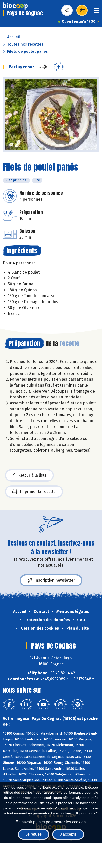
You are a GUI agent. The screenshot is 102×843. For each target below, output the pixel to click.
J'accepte (68, 834)
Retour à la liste (32, 475)
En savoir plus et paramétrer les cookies (51, 822)
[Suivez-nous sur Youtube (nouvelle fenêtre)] (43, 704)
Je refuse (34, 834)
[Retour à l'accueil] (15, 6)
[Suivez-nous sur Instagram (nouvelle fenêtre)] (60, 704)
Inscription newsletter (54, 580)
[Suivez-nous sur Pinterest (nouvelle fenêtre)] (77, 704)
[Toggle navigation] (96, 12)
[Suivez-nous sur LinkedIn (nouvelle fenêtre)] (26, 704)
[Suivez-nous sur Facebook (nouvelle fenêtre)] (9, 704)
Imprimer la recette (38, 491)
